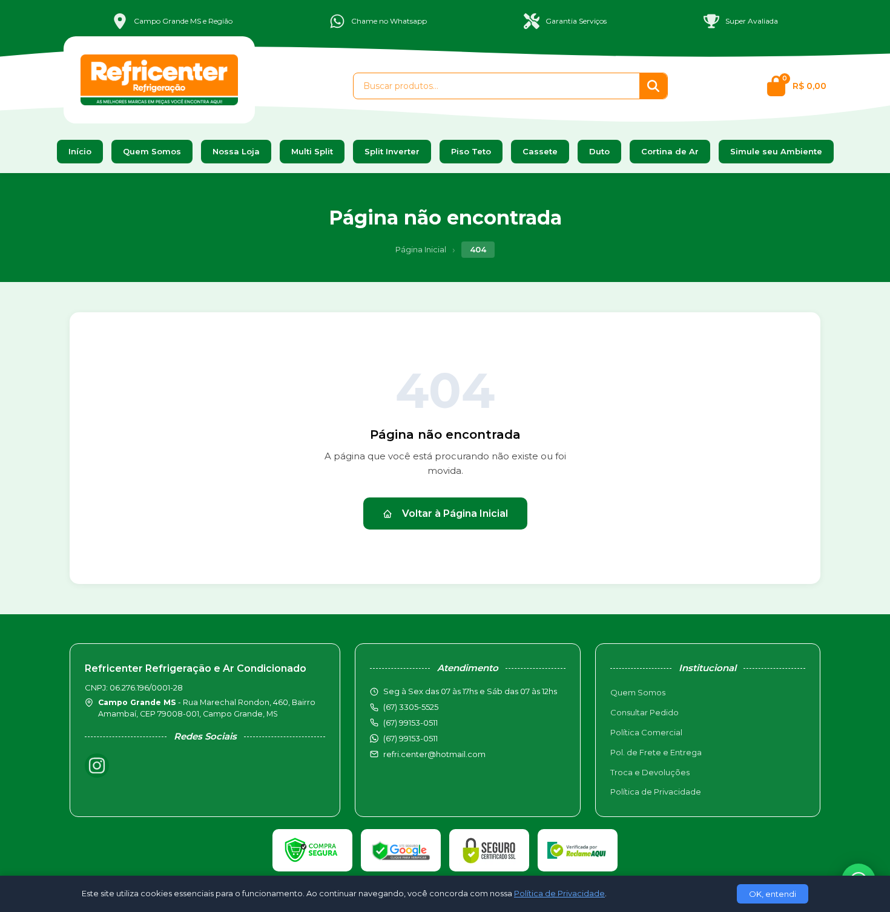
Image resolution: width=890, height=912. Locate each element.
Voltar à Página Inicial (455, 513)
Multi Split (312, 151)
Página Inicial (420, 249)
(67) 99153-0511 (410, 738)
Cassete (540, 151)
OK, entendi (772, 894)
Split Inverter (392, 151)
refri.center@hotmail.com (434, 754)
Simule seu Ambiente (776, 151)
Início (79, 151)
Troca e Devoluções (650, 772)
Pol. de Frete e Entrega (656, 752)
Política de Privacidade (655, 791)
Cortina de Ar (670, 151)
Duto (599, 151)
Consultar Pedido (644, 712)
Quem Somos (152, 151)
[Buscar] (653, 86)
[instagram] (97, 765)
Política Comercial (646, 732)
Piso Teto (471, 151)
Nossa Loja (236, 151)
